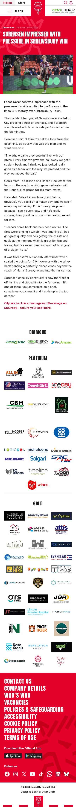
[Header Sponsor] (63, 10)
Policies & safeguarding (34, 709)
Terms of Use (20, 738)
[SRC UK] (61, 459)
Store (21, 2)
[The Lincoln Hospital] (38, 611)
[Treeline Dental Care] (38, 471)
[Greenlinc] (61, 405)
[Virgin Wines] (38, 485)
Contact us (18, 681)
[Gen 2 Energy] (38, 342)
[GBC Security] (38, 583)
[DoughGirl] (38, 385)
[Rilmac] (14, 459)
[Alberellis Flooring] (14, 515)
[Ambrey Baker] (38, 515)
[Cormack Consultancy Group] (14, 385)
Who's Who (17, 695)
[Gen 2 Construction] (38, 405)
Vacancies (16, 702)
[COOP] (61, 432)
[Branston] (14, 342)
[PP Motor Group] (61, 628)
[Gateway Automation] (14, 583)
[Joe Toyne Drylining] (14, 612)
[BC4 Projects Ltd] (61, 372)
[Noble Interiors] (14, 628)
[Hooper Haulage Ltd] (14, 432)
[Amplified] (61, 516)
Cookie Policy (20, 723)
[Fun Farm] (38, 569)
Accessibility (20, 716)
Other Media (48, 791)
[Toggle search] (66, 2)
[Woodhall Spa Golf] (38, 661)
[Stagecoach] (14, 661)
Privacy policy (22, 730)
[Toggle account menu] (72, 2)
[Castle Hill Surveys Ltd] (38, 544)
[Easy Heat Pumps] (61, 385)
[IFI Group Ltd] (38, 432)
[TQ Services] (14, 471)
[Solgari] (38, 459)
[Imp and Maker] (38, 598)
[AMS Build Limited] (14, 529)
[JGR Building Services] (61, 598)
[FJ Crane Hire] (14, 569)
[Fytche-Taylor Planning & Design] (61, 569)
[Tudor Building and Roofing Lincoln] (61, 471)
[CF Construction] (61, 544)
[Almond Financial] (38, 372)
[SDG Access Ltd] (61, 647)
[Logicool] (14, 449)
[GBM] (14, 404)
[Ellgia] (38, 557)
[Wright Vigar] (61, 661)
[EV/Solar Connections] (61, 557)
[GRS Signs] (14, 599)
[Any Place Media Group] (38, 529)
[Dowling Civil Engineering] (14, 557)
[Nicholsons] (38, 450)
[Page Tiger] (38, 628)
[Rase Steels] (14, 647)
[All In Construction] (14, 372)
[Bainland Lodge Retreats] (14, 544)
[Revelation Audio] (38, 646)
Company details (25, 688)
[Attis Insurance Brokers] (61, 529)
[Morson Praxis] (61, 612)
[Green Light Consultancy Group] (61, 582)
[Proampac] (61, 342)
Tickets (8, 2)
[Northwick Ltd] (61, 450)
